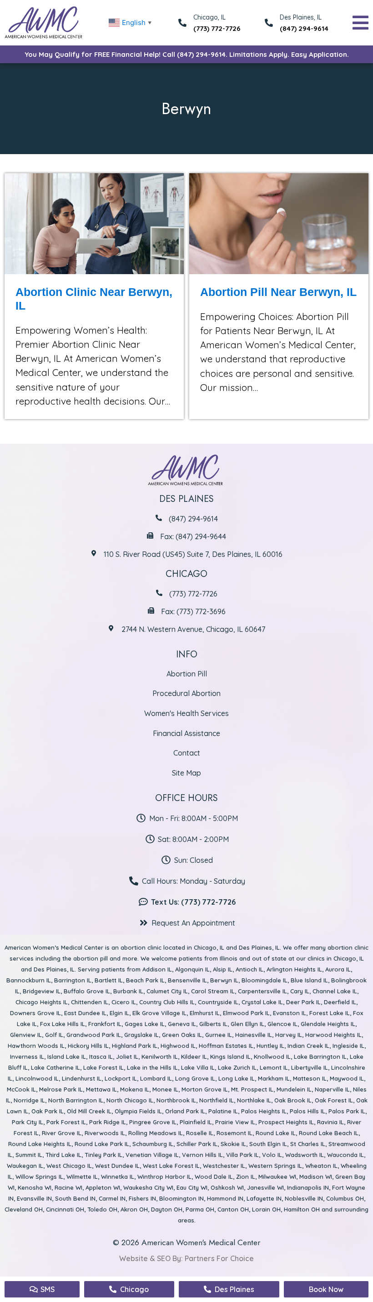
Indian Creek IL (308, 1045)
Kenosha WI (34, 1187)
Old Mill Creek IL (89, 1111)
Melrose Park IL (61, 1089)
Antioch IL (249, 969)
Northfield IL (216, 1100)
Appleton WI (103, 1187)
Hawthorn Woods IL (36, 1045)
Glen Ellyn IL (247, 1023)
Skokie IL (233, 1143)
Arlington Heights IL (294, 969)
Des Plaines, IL (301, 17)
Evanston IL (289, 1013)
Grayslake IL (141, 1034)
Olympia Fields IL (138, 1111)
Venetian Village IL (152, 1154)
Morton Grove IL (204, 1089)
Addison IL (157, 969)
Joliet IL (127, 1056)
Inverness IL (27, 1056)
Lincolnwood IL (37, 1078)
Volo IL (272, 1154)
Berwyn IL (224, 980)
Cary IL (299, 991)
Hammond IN (225, 1198)
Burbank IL (128, 991)
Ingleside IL (348, 1045)
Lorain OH (266, 1209)
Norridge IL (29, 1100)
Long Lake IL (236, 1078)
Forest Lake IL (329, 1013)
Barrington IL (72, 980)
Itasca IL (101, 1056)
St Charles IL (307, 1143)
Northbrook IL (176, 1100)
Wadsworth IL (304, 1154)
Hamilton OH (302, 1209)
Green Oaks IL (182, 1034)
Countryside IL (218, 1002)
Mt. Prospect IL (252, 1089)
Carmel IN (112, 1198)
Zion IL (245, 1176)
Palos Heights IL (264, 1111)
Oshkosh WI (227, 1187)
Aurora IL (338, 969)
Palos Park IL (346, 1111)
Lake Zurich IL (237, 1067)
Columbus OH (345, 1198)
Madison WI (315, 1176)
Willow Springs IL (39, 1176)
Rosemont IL (234, 1133)
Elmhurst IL (205, 1013)
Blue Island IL (309, 980)
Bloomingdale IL (264, 980)
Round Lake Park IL (102, 1143)
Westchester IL (224, 1165)
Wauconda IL (345, 1154)
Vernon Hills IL (202, 1154)
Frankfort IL (104, 1023)
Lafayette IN (264, 1198)
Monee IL (165, 1089)
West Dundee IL (117, 1165)
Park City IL (27, 1122)
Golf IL (54, 1034)
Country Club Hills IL (167, 1002)
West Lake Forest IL (171, 1165)
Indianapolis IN (308, 1187)
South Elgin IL (268, 1143)
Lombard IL (156, 1078)
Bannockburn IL (28, 980)
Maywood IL (347, 1078)
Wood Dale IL (214, 1176)
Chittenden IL (89, 1002)
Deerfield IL (340, 1002)
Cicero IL (123, 1002)
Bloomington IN (181, 1198)
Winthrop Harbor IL (164, 1176)
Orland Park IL (185, 1111)
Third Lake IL (63, 1154)
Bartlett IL (109, 980)
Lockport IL (121, 1078)
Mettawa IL (101, 1089)
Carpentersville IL (262, 991)
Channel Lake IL (335, 991)
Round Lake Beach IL (328, 1133)
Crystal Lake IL (262, 1002)
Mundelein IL (294, 1089)
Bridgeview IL (41, 991)
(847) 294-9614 (304, 28)
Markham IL (274, 1078)
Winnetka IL (117, 1176)
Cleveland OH (24, 1209)
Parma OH (200, 1209)
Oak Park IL (47, 1111)
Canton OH (233, 1209)
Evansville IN (34, 1198)
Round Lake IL (276, 1133)
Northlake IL (254, 1100)
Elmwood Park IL (246, 1013)
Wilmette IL (82, 1176)
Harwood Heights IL (333, 1034)
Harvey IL (288, 1034)
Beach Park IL (145, 980)
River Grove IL (61, 1133)
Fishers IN (142, 1198)
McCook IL (21, 1089)
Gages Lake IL (145, 1023)
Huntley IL (270, 1045)
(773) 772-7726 (217, 28)
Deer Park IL (303, 1002)
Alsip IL (222, 969)
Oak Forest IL (334, 1100)
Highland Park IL (134, 1045)
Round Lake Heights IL (39, 1143)
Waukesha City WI (148, 1187)
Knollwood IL (272, 1056)
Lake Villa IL (198, 1067)
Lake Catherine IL (55, 1067)
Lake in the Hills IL (152, 1067)
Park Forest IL (66, 1122)
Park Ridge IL (107, 1122)
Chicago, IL (209, 947)
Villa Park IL (242, 1154)
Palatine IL (223, 1111)
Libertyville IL (309, 1067)
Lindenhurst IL (81, 1078)
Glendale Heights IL (328, 1023)
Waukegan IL (25, 1165)
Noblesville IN (304, 1198)
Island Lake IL (66, 1056)
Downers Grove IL (35, 1013)
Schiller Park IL (196, 1143)
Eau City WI (191, 1187)
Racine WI (68, 1187)
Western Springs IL (275, 1165)
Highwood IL (178, 1045)
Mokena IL (134, 1089)
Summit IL (28, 1154)
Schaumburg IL (152, 1143)
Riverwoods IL (105, 1133)
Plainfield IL (196, 1122)
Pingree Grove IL (152, 1122)
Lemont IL (274, 1067)
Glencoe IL (282, 1023)
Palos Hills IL (307, 1111)
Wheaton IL (321, 1165)
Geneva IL (182, 1023)
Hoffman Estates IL (226, 1045)
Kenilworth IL (159, 1056)
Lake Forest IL (103, 1067)
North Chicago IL (129, 1100)
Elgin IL (119, 1013)
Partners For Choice (219, 1258)
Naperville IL (332, 1089)
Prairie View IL (235, 1122)
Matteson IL (310, 1078)
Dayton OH (166, 1209)
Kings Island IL (230, 1056)
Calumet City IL (167, 991)
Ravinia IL (330, 1122)
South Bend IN (75, 1198)
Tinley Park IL (103, 1154)
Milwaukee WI (277, 1176)
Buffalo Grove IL (87, 991)
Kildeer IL (194, 1056)
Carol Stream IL (213, 991)
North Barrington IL (75, 1100)
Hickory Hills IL (88, 1045)
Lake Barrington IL (320, 1056)
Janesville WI (265, 1187)
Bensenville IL (187, 980)
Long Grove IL (195, 1078)
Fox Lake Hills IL (62, 1023)
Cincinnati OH (65, 1209)
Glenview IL (26, 1034)
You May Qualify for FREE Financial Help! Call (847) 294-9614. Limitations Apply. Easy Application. (187, 54)
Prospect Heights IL (286, 1122)
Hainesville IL (253, 1034)
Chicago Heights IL (41, 1002)
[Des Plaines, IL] (269, 23)
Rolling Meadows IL (155, 1133)
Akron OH (134, 1209)
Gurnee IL (218, 1034)
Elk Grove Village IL (159, 1013)
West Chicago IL (69, 1165)
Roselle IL (199, 1133)
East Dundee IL (85, 1013)
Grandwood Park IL (93, 1034)
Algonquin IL (192, 969)
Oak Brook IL (293, 1100)
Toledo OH (102, 1209)
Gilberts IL (213, 1023)
